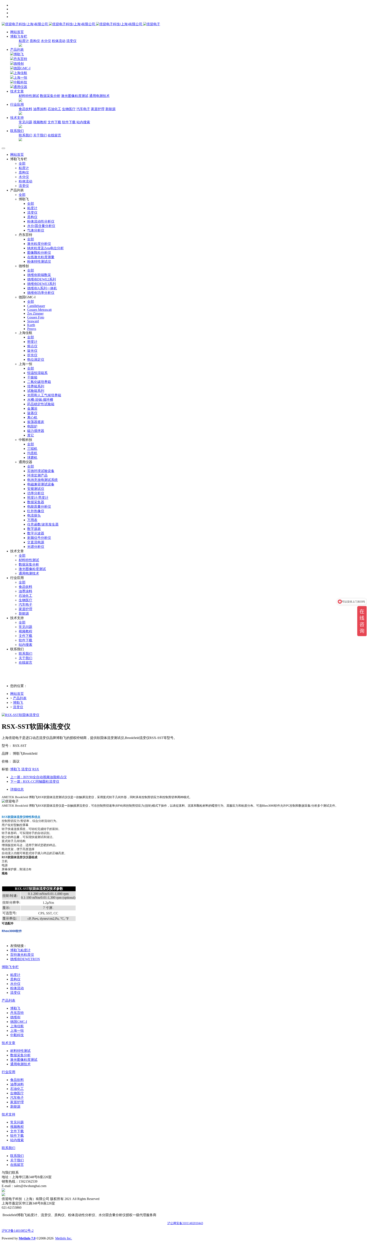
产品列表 (17, 49)
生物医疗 (69, 109)
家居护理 (97, 109)
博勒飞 (19, 54)
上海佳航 (20, 73)
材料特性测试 (29, 96)
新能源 (110, 109)
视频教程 (40, 122)
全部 (22, 163)
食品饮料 (25, 109)
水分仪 (46, 41)
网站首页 (17, 32)
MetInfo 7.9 (27, 1238)
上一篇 (38, 777)
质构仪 (35, 41)
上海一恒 (20, 77)
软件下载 (69, 122)
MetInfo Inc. (63, 1238)
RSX (35, 769)
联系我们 (25, 135)
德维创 (19, 63)
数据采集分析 (50, 96)
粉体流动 (58, 41)
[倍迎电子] (72, 24)
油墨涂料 (40, 109)
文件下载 (54, 122)
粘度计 (24, 41)
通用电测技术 (99, 96)
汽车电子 (83, 109)
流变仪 (71, 41)
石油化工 (54, 109)
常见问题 (25, 122)
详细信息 (17, 789)
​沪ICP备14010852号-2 (18, 1230)
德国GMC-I (22, 68)
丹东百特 (20, 59)
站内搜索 (83, 122)
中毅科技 (20, 82)
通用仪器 (20, 87)
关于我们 (40, 135)
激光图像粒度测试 (74, 96)
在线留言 (54, 135)
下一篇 (34, 781)
